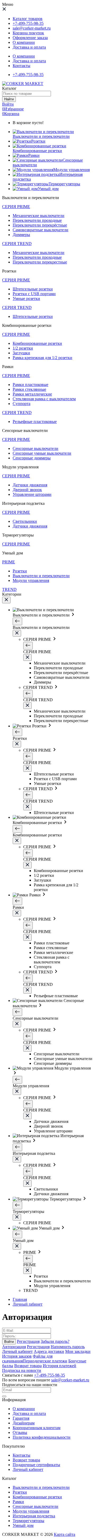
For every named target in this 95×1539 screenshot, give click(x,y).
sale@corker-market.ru (32, 28)
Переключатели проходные (37, 220)
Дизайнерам (24, 1423)
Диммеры (21, 234)
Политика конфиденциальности (41, 1437)
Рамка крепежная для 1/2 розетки (42, 357)
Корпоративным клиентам (36, 1427)
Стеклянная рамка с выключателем (44, 399)
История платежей (59, 1365)
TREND (9, 589)
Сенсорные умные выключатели (42, 453)
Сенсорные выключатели (35, 448)
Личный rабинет (27, 1304)
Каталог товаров (27, 18)
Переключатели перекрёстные (40, 225)
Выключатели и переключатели (41, 575)
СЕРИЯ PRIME (16, 206)
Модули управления (31, 580)
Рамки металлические (32, 394)
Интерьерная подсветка (34, 1516)
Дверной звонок (27, 489)
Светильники (25, 521)
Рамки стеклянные (29, 389)
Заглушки (21, 353)
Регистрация (28, 1341)
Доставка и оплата (29, 61)
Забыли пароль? (55, 1341)
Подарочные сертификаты (36, 1464)
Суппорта (21, 403)
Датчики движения (30, 485)
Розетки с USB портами (34, 293)
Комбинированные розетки (37, 343)
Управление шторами (32, 494)
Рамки (18, 1501)
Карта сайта (64, 1534)
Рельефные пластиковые (35, 421)
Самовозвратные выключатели (40, 230)
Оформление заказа (30, 37)
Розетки (20, 571)
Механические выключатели (38, 215)
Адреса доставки (49, 1351)
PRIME (8, 562)
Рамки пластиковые (30, 384)
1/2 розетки (23, 348)
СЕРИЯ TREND (17, 243)
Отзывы (20, 1432)
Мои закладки (78, 1351)
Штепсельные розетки (33, 289)
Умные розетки (26, 298)
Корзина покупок (28, 33)
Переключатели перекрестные (40, 262)
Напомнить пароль (68, 1346)
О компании (24, 56)
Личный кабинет (17, 1351)
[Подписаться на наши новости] (4, 1396)
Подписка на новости (21, 1370)
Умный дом (23, 1525)
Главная (20, 1299)
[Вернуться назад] (17, 621)
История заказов (17, 1356)
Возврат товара (28, 1365)
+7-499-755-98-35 (28, 23)
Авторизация (14, 1346)
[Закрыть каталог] (6, 600)
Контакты (21, 65)
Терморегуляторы (28, 1520)
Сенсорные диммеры (32, 458)
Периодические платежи (45, 1361)
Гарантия (21, 1418)
